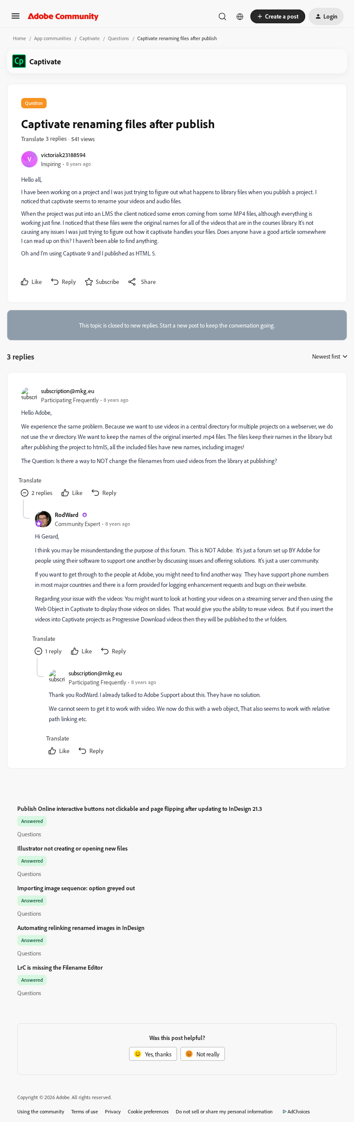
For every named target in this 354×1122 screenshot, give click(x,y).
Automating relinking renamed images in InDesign (81, 927)
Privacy (113, 1111)
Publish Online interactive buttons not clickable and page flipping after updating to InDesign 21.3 (139, 808)
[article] (176, 443)
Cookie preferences (148, 1111)
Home (19, 38)
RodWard (67, 514)
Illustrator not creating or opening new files (72, 848)
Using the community (40, 1111)
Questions (118, 38)
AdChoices (299, 1111)
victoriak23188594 (63, 154)
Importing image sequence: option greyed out (76, 888)
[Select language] (240, 16)
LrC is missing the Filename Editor (60, 967)
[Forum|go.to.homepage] (63, 16)
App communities (52, 38)
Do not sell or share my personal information (224, 1111)
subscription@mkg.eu (67, 390)
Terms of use (84, 1111)
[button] (15, 18)
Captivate (89, 38)
